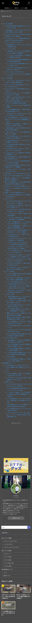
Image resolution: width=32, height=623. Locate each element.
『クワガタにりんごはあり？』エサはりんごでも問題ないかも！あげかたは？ (19, 256)
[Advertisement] (16, 440)
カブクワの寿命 (9, 271)
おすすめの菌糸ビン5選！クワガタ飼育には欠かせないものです (18, 374)
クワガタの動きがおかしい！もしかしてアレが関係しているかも (17, 141)
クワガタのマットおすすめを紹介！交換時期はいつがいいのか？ (19, 378)
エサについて (9, 199)
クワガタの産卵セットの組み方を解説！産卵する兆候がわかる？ (17, 157)
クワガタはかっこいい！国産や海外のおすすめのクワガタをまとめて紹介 (17, 39)
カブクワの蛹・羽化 (11, 338)
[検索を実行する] (29, 527)
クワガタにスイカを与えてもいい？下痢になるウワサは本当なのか (19, 260)
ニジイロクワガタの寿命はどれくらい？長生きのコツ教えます (19, 68)
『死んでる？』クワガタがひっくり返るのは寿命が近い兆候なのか (19, 291)
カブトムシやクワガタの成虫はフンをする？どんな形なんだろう (17, 85)
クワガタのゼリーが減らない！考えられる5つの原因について (19, 206)
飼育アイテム (9, 382)
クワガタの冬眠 (9, 357)
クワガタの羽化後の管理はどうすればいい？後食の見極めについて (19, 349)
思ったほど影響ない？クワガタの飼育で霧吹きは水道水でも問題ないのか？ (17, 183)
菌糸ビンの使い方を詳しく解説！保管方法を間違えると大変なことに (19, 318)
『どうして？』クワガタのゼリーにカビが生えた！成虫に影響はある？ (17, 81)
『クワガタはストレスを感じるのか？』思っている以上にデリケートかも (17, 114)
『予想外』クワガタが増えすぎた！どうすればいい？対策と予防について (17, 98)
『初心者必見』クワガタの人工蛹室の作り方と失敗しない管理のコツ (19, 341)
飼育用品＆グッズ (8, 363)
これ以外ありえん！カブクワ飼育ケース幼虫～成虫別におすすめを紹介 (19, 405)
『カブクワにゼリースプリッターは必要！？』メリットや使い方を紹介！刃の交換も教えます (19, 414)
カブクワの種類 (7, 24)
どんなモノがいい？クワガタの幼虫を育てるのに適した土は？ (19, 330)
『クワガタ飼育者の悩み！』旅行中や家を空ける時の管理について (17, 110)
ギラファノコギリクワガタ (13, 42)
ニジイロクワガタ (10, 49)
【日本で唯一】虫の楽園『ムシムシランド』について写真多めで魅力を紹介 (17, 102)
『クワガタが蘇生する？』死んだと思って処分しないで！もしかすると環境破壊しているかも (17, 119)
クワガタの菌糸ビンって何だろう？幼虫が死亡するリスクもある (19, 322)
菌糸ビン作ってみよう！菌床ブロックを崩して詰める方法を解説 (19, 314)
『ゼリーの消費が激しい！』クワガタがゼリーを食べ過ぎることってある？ (19, 222)
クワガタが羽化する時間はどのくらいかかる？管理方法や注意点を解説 (19, 353)
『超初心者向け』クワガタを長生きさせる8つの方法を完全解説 (17, 129)
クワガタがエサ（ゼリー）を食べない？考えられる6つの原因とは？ (19, 268)
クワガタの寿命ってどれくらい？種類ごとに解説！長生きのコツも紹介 (19, 287)
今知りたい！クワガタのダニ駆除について (17, 186)
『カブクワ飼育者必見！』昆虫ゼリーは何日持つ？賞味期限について (19, 227)
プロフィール (16, 518)
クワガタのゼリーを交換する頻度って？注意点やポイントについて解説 (19, 231)
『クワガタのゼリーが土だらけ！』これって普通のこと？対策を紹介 (19, 239)
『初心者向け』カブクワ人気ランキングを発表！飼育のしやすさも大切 (17, 31)
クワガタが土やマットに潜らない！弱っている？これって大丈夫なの (17, 149)
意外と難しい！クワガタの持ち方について (17, 173)
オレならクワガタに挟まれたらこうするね (17, 175)
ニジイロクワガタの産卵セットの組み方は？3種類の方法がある (19, 56)
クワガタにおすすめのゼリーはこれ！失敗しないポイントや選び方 (19, 202)
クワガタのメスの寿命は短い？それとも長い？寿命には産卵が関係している (19, 279)
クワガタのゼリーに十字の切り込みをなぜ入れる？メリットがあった (19, 210)
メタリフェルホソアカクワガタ (14, 72)
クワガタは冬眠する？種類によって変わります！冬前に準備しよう (19, 360)
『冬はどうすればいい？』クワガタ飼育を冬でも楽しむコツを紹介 (17, 94)
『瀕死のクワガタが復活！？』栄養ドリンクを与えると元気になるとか (17, 124)
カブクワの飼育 (7, 78)
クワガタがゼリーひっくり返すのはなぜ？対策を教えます (18, 235)
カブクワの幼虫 (9, 294)
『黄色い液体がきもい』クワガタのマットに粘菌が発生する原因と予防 (19, 297)
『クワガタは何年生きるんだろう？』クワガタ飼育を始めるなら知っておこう (19, 283)
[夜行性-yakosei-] (16, 3)
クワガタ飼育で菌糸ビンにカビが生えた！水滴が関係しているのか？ (18, 310)
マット (7, 371)
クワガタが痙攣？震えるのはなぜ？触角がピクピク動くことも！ (19, 274)
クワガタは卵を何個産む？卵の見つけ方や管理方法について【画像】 (17, 166)
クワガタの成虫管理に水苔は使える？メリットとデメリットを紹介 (19, 389)
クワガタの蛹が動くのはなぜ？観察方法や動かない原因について (19, 345)
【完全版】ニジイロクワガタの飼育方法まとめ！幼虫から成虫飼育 (19, 52)
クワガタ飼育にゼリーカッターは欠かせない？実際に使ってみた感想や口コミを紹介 (19, 400)
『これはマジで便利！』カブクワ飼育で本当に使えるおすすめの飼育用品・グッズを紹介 (19, 394)
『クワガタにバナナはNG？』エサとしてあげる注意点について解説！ (18, 247)
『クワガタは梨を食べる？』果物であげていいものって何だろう (19, 251)
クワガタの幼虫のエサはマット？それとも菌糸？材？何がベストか (19, 306)
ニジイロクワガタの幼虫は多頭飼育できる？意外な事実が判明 (19, 60)
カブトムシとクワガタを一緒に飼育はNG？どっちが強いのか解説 (18, 162)
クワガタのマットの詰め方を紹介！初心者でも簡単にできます (19, 301)
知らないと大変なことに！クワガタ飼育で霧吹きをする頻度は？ (17, 179)
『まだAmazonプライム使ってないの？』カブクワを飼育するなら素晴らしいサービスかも (17, 367)
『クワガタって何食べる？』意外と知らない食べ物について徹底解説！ (19, 218)
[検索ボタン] (3, 3)
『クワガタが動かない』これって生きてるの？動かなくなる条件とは (17, 137)
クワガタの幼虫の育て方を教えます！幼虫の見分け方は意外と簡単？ (19, 335)
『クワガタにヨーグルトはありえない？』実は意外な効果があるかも (17, 243)
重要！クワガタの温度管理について (15, 192)
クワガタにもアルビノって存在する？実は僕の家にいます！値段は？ (17, 35)
